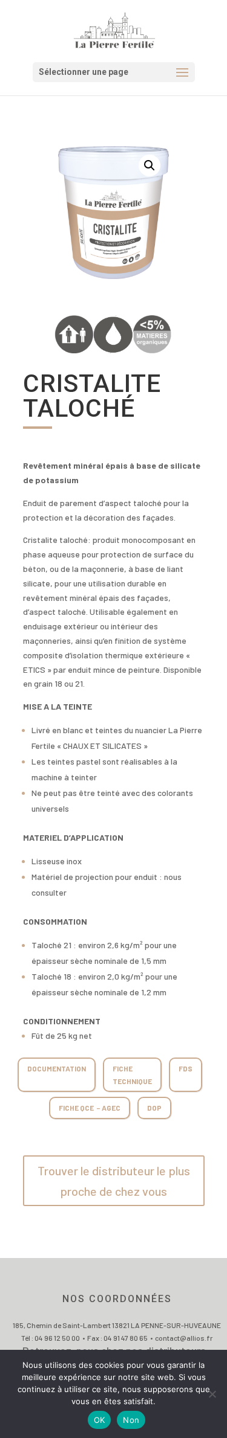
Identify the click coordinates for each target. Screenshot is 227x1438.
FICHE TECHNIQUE (132, 1074)
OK (99, 1420)
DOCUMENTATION (56, 1068)
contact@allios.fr (183, 1338)
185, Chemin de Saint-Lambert (62, 1325)
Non (131, 1420)
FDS (185, 1068)
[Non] (212, 1394)
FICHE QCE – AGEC (89, 1107)
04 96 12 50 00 (57, 1338)
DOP (154, 1107)
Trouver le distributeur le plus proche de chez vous (114, 1180)
